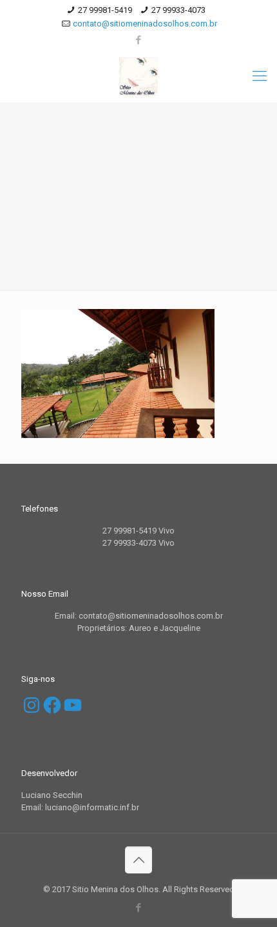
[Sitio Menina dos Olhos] (138, 76)
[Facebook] (139, 40)
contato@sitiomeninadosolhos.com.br (145, 23)
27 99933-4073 (178, 10)
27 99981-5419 (105, 10)
